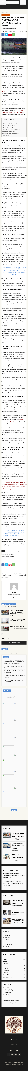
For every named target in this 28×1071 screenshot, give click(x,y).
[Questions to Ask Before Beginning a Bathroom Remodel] (7, 845)
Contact (7, 994)
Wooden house (12, 554)
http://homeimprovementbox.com (14, 594)
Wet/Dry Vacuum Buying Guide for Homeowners (13, 680)
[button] (23, 1)
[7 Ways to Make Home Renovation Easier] (5, 621)
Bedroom (7, 937)
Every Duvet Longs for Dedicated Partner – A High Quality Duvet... (18, 903)
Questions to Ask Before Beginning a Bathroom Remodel (18, 846)
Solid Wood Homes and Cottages (11, 130)
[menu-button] (3, 1)
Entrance (7, 940)
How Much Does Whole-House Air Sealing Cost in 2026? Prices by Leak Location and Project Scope (14, 661)
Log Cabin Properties (8, 128)
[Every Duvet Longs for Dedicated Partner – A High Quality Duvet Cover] (7, 902)
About (7, 987)
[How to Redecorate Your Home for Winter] (5, 628)
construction (8, 551)
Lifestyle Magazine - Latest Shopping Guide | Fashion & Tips (12, 696)
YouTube (18, 881)
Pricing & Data (20, 1064)
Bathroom (8, 935)
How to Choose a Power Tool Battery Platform (14, 667)
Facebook (6, 881)
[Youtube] (19, 1054)
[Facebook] (2, 34)
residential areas (21, 224)
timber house (5, 554)
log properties (10, 68)
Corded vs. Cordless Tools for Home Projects (14, 676)
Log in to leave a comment (14, 642)
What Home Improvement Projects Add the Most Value (17, 857)
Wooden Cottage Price (9, 131)
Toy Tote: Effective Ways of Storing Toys (20, 574)
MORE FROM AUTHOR (9, 606)
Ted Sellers (5, 31)
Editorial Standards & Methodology (15, 1062)
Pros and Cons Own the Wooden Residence (11, 134)
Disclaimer (8, 992)
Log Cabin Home (20, 551)
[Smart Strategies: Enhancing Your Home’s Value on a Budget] (5, 612)
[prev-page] (2, 634)
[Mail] (14, 597)
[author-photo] (14, 590)
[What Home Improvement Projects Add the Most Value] (7, 856)
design (14, 551)
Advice (7, 12)
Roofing (7, 946)
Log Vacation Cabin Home (10, 126)
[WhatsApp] (13, 34)
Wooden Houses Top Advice (8, 556)
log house (4, 552)
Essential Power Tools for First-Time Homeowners (14, 671)
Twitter (12, 881)
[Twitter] (6, 34)
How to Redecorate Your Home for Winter (18, 627)
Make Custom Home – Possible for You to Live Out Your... (18, 921)
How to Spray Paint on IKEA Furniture (18, 911)
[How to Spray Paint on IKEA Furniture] (7, 912)
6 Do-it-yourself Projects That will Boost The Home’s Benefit (7, 575)
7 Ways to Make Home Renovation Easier (17, 620)
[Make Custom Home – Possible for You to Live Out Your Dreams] (7, 921)
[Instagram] (12, 1054)
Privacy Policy (9, 990)
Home (2, 12)
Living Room (8, 944)
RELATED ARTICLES (9, 604)
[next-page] (5, 634)
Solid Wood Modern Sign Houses (11, 124)
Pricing (7, 15)
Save (10, 35)
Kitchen (7, 942)
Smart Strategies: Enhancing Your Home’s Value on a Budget (16, 613)
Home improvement (11, 697)
